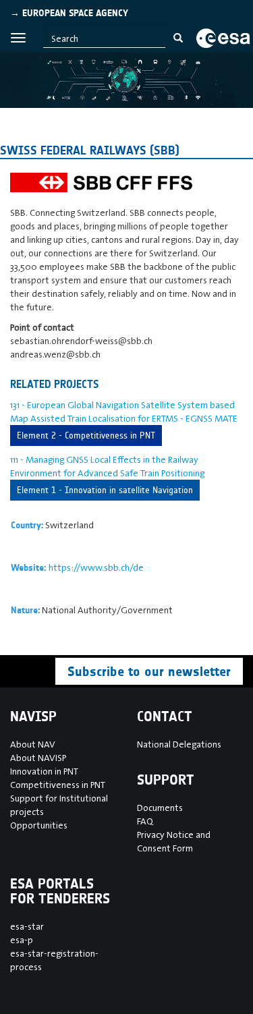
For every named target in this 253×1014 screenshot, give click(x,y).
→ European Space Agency (69, 13)
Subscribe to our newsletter (149, 671)
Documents (160, 807)
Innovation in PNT (44, 771)
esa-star (27, 926)
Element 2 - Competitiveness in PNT (86, 435)
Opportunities (38, 825)
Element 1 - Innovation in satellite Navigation (105, 490)
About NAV (32, 744)
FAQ (145, 821)
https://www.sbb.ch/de (96, 567)
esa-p (21, 940)
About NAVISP (38, 758)
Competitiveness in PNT (57, 785)
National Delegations (179, 744)
